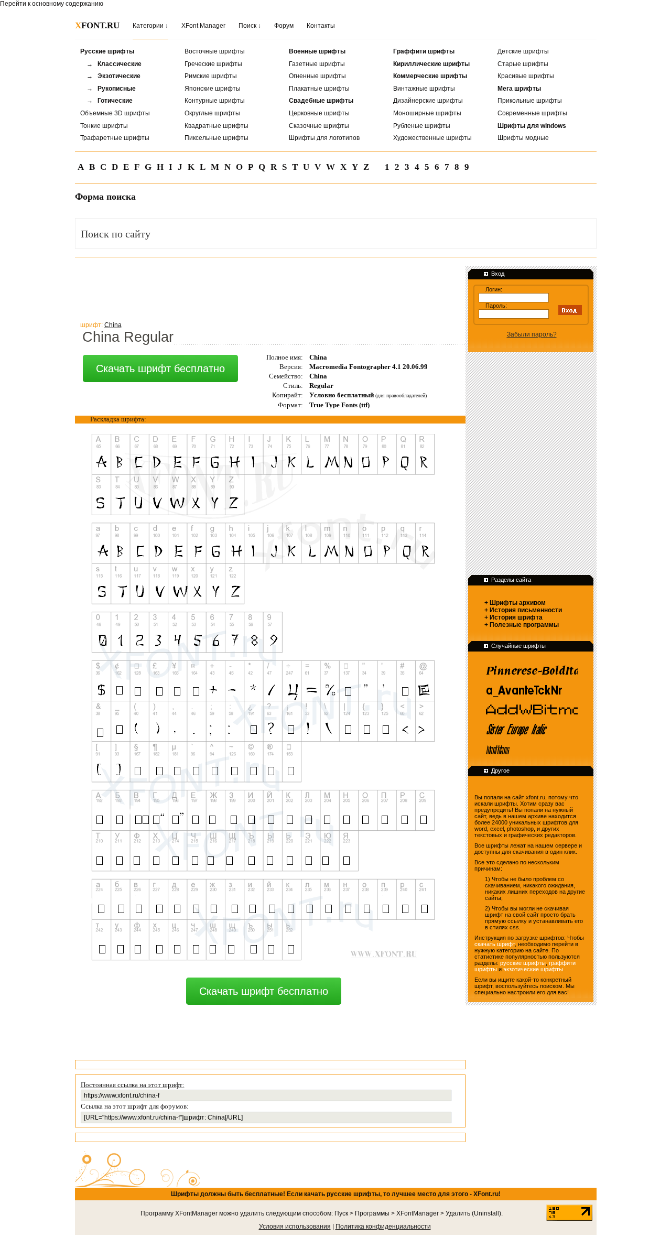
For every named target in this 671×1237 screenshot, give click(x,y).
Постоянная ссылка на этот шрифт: (133, 1085)
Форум (284, 25)
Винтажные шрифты (424, 88)
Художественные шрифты (432, 138)
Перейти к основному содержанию (51, 3)
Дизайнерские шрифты (428, 100)
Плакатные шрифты (319, 88)
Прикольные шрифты (529, 100)
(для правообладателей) (401, 395)
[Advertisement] (266, 287)
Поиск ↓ (250, 25)
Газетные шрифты (317, 64)
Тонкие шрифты (104, 125)
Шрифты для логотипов (324, 138)
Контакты (321, 25)
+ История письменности (523, 610)
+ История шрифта (513, 617)
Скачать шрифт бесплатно (160, 368)
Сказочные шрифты (319, 125)
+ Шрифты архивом (515, 602)
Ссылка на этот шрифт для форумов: (135, 1106)
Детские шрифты (523, 51)
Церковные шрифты (319, 113)
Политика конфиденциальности (383, 1226)
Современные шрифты (532, 113)
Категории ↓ (150, 25)
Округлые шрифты (212, 113)
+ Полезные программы (521, 624)
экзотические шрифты (533, 969)
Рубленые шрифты (421, 125)
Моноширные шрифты (427, 113)
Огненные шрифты (317, 76)
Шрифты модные (523, 138)
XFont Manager (203, 25)
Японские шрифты (213, 88)
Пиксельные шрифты (216, 138)
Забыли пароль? (532, 334)
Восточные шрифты (215, 51)
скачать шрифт (494, 944)
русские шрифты (523, 963)
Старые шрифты (522, 64)
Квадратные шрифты (216, 125)
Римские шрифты (211, 76)
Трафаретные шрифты (114, 138)
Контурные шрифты (215, 100)
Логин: (493, 289)
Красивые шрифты (525, 76)
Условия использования (295, 1226)
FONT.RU (97, 25)
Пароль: (496, 305)
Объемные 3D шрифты (115, 113)
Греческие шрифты (213, 64)
